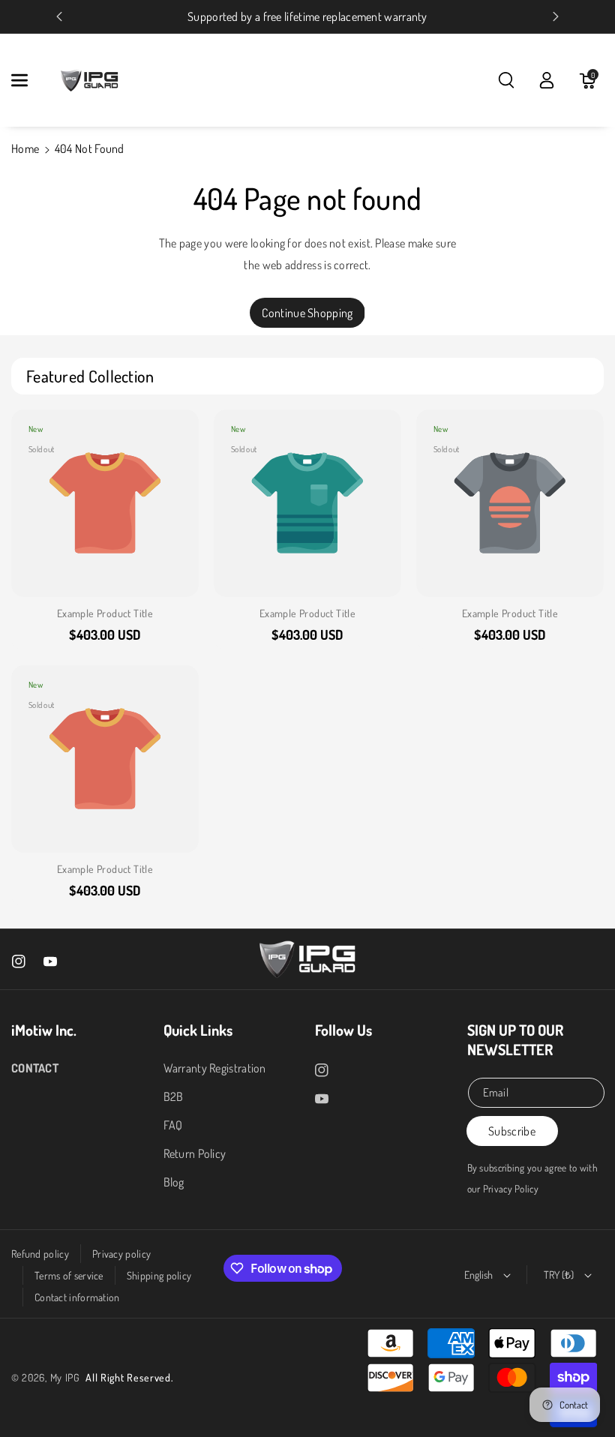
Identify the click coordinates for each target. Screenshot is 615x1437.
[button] (27, 80)
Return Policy (195, 1153)
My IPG (65, 1377)
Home (25, 148)
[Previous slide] (59, 16)
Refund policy (40, 1253)
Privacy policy (121, 1253)
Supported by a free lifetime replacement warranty (308, 16)
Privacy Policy (510, 1188)
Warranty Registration (215, 1068)
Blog (174, 1182)
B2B (174, 1096)
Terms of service (69, 1275)
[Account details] (546, 80)
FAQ (173, 1125)
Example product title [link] (105, 613)
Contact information (77, 1297)
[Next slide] (555, 16)
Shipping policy (159, 1275)
